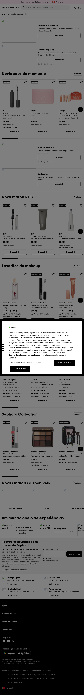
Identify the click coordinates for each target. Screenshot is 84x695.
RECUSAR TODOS (20, 369)
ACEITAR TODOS (64, 363)
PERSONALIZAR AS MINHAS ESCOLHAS (26, 363)
